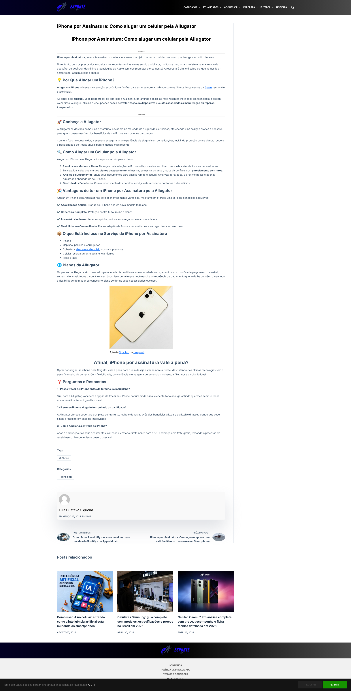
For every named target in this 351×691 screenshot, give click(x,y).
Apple (208, 87)
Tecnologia (65, 476)
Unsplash (138, 352)
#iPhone (64, 458)
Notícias (281, 7)
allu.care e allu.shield (88, 249)
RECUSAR (310, 684)
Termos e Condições (175, 674)
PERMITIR (335, 684)
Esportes (249, 7)
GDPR (92, 684)
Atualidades (210, 7)
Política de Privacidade (175, 669)
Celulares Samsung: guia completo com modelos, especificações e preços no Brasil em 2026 (145, 621)
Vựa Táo (124, 352)
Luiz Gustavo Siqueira (76, 510)
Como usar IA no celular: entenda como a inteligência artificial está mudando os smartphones (81, 621)
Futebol (266, 7)
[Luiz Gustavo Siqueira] (64, 499)
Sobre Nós (175, 665)
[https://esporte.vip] (71, 7)
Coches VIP (231, 7)
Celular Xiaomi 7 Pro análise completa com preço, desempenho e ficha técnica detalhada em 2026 (204, 621)
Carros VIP (190, 7)
